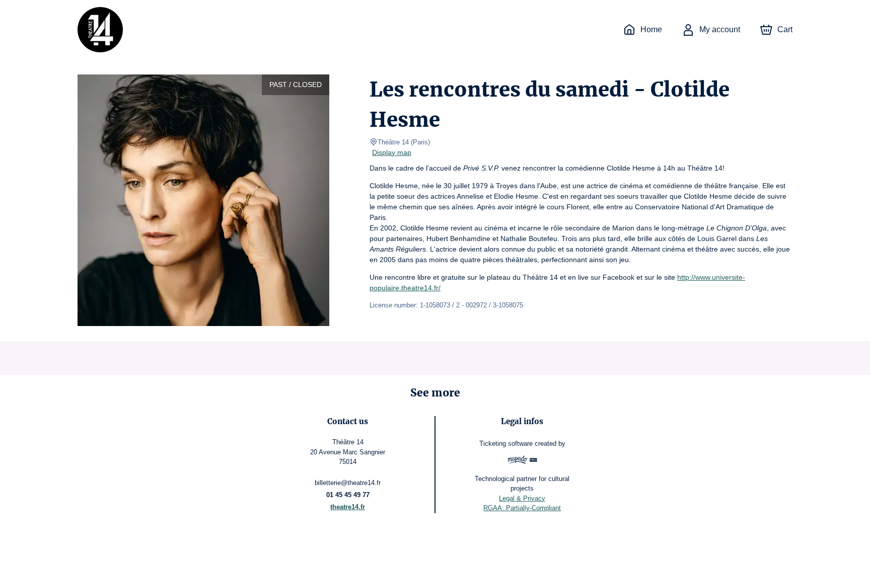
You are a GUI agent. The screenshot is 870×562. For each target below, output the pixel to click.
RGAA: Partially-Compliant (522, 508)
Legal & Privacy (522, 498)
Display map (391, 152)
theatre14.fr (347, 507)
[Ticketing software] (522, 461)
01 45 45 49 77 (348, 495)
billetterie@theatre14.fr (348, 483)
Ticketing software (506, 443)
